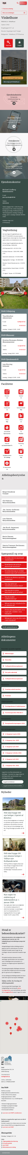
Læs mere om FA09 (8, 1127)
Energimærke (6, 719)
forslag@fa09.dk (8, 992)
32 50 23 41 (5, 203)
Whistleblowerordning (9, 1147)
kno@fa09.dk (21, 345)
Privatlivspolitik (7, 1143)
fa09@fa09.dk (21, 321)
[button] (25, 293)
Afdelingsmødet (7, 702)
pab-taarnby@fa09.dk (8, 197)
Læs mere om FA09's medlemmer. (12, 1113)
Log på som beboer (9, 782)
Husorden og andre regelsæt (11, 649)
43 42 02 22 (22, 325)
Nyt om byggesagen (8, 729)
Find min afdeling (8, 8)
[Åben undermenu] (24, 13)
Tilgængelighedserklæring (10, 1141)
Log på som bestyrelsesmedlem (12, 785)
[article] (14, 816)
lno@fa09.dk (21, 370)
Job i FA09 (5, 1145)
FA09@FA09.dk (5, 1076)
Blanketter (5, 685)
